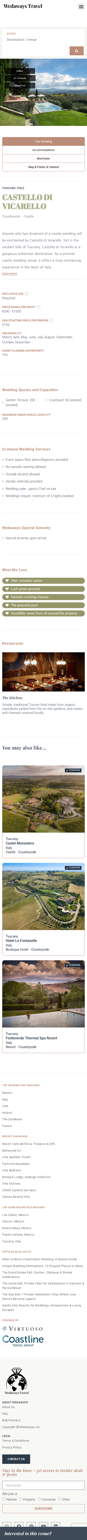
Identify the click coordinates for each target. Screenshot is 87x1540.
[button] (81, 6)
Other (66, 1499)
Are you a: (10, 1494)
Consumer (48, 1499)
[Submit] (77, 50)
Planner (11, 1499)
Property (29, 1499)
